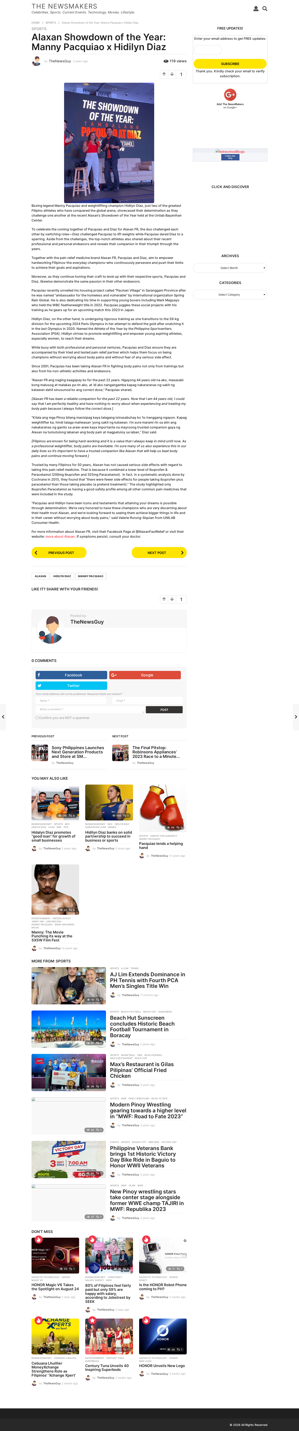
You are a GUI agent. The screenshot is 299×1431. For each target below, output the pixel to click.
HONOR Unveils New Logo (162, 1366)
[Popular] (92, 1320)
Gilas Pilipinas (153, 1055)
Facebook (73, 675)
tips (65, 827)
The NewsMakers (64, 6)
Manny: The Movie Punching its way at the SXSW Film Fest (52, 936)
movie (35, 927)
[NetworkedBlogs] (230, 151)
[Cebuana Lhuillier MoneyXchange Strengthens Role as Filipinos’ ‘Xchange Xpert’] (55, 1336)
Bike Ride (154, 1142)
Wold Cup (141, 1058)
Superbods (92, 1361)
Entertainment (41, 918)
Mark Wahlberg (64, 924)
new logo (145, 1361)
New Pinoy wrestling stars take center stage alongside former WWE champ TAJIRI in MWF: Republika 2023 (147, 1200)
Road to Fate (159, 1098)
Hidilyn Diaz (62, 576)
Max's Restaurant (121, 1058)
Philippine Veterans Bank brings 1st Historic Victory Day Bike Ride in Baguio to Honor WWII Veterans (143, 1157)
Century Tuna (115, 1358)
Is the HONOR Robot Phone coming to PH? (163, 1287)
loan (51, 827)
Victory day (169, 1142)
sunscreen (165, 1012)
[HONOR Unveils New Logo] (163, 1336)
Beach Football (131, 1012)
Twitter (73, 686)
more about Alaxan (60, 536)
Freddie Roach (61, 918)
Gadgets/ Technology (46, 1277)
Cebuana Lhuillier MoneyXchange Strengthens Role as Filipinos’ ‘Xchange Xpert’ (54, 1369)
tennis (134, 968)
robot (143, 1280)
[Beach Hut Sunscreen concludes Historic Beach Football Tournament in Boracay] (69, 1029)
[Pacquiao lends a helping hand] (163, 808)
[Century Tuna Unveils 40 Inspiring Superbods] (109, 1336)
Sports (39, 29)
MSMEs (112, 827)
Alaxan (40, 576)
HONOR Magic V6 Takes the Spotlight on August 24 (55, 1287)
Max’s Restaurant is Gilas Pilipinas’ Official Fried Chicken (142, 1070)
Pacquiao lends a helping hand (161, 845)
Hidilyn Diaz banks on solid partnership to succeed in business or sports (108, 836)
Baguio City (139, 1142)
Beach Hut (149, 1012)
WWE (140, 1185)
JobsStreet (115, 1277)
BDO (67, 824)
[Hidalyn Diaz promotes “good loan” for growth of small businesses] (55, 802)
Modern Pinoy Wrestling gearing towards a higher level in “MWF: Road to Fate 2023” (148, 1110)
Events (114, 1142)
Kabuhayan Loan (95, 827)
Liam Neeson (53, 921)
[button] (256, 8)
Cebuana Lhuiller (65, 1358)
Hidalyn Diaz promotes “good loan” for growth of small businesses (53, 836)
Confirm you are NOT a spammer (64, 718)
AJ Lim (124, 968)
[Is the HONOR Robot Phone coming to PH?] (163, 1256)
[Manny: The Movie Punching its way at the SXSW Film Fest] (55, 889)
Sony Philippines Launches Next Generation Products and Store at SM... (78, 752)
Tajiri (132, 1185)
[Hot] (39, 1239)
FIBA (139, 1055)
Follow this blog (230, 157)
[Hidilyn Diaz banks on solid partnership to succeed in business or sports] (109, 802)
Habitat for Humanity (163, 836)
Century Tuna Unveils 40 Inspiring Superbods (107, 1368)
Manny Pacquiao (90, 576)
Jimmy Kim (38, 921)
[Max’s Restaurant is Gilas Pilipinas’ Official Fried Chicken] (69, 1072)
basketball (128, 1055)
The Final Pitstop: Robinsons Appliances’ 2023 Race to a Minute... (156, 752)
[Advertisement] (228, 219)
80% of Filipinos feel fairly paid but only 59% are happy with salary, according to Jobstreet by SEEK (108, 1293)
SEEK (109, 1280)
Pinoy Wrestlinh (139, 1098)
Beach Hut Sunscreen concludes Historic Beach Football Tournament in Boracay (142, 1026)
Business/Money (42, 824)
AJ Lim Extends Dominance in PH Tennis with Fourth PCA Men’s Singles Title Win (147, 980)
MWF (124, 1098)
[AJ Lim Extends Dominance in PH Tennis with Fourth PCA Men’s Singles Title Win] (69, 985)
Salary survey (94, 1280)
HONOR (66, 1277)
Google (147, 675)
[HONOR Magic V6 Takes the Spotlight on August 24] (55, 1256)
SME (59, 827)
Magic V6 (37, 1280)
